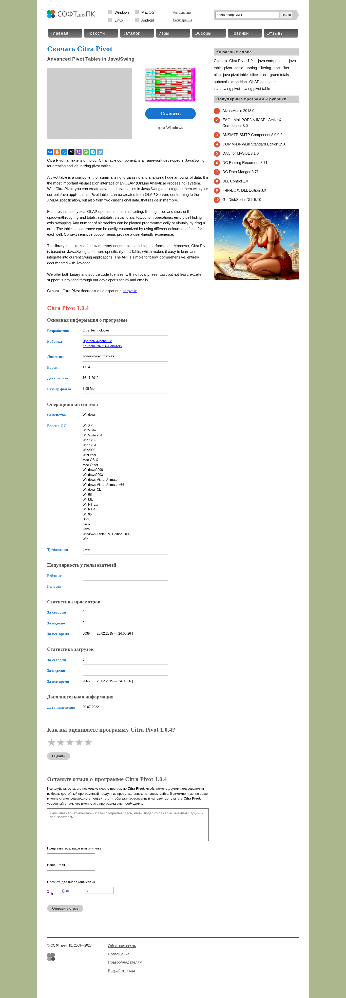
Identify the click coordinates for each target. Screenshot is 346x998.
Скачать (170, 113)
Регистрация (182, 20)
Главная (59, 33)
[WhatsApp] (86, 152)
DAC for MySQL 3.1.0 (240, 153)
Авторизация (183, 12)
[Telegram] (100, 152)
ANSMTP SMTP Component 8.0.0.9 (252, 135)
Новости (96, 33)
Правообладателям (125, 962)
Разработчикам (121, 970)
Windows (122, 12)
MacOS (147, 12)
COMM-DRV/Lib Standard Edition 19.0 (254, 144)
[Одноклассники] (57, 152)
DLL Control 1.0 (235, 181)
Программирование (97, 341)
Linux (118, 20)
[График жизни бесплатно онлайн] (256, 279)
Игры (164, 33)
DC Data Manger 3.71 (240, 172)
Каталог (131, 33)
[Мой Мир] (64, 152)
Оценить (58, 756)
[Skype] (93, 152)
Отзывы (275, 33)
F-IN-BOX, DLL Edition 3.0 (244, 190)
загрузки (130, 291)
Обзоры (203, 33)
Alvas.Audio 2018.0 (238, 110)
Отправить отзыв (65, 908)
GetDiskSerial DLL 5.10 (241, 199)
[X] (71, 152)
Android (147, 20)
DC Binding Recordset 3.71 (244, 162)
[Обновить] (66, 898)
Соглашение (118, 954)
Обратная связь (122, 946)
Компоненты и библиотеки (102, 346)
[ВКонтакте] (50, 152)
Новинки (239, 33)
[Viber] (78, 152)
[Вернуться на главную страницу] (72, 17)
